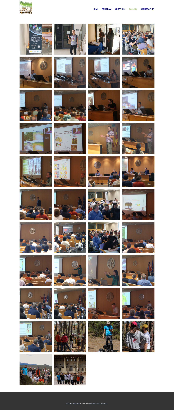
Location (120, 9)
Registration (147, 9)
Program (107, 9)
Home (95, 9)
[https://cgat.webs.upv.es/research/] (26, 7)
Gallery (133, 9)
